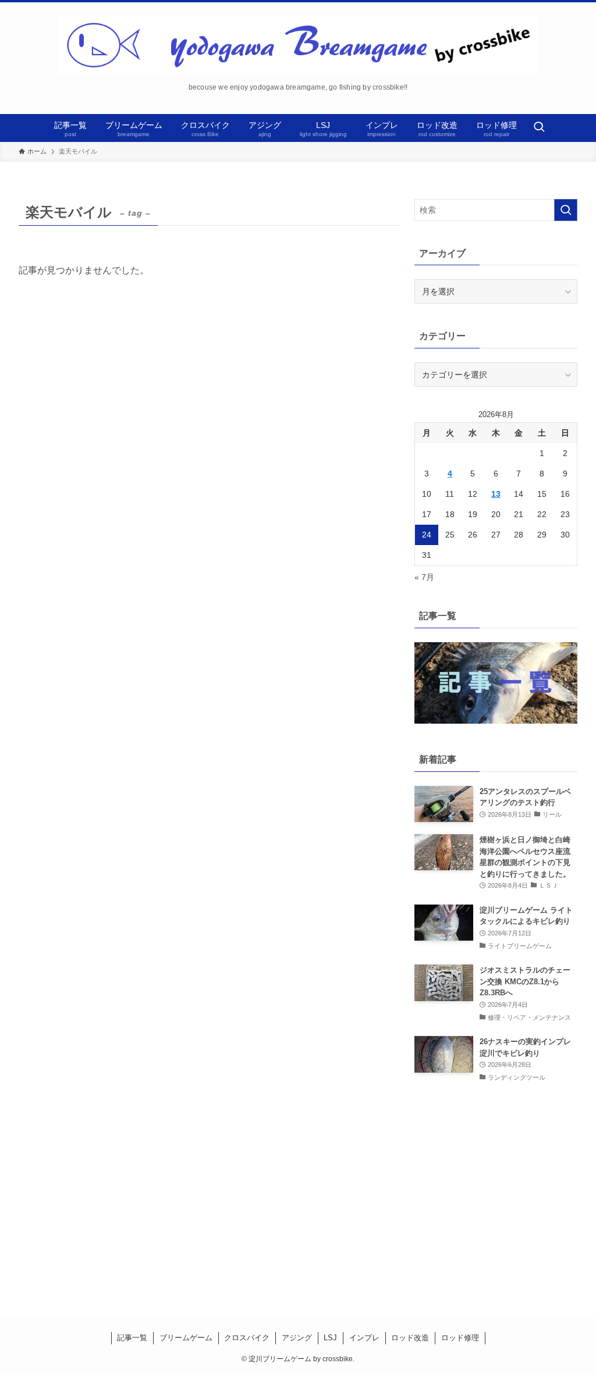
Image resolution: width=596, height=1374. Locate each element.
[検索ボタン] (539, 128)
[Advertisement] (495, 1189)
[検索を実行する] (565, 210)
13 (496, 494)
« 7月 (424, 577)
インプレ (364, 1337)
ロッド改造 (410, 1337)
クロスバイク (246, 1337)
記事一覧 (132, 1337)
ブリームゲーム (185, 1337)
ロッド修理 (460, 1337)
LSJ (330, 1337)
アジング (297, 1337)
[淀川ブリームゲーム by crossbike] (298, 45)
